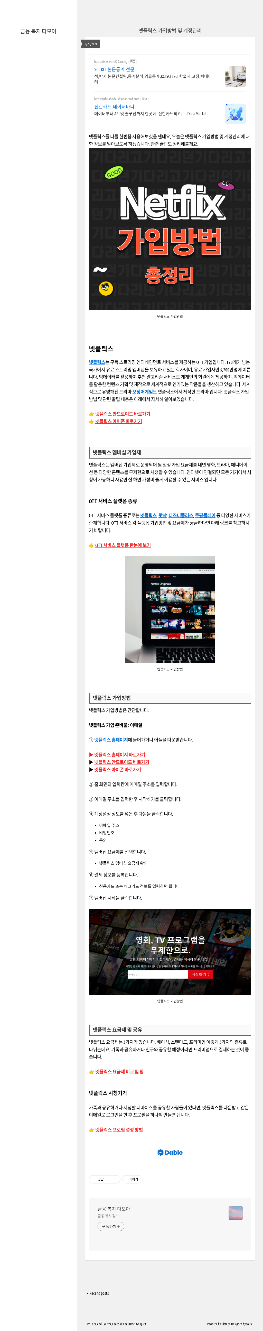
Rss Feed (92, 1324)
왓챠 (162, 515)
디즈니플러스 (180, 515)
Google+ (141, 1324)
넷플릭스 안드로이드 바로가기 (122, 413)
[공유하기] (108, 1179)
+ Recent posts (98, 1293)
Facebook (118, 1324)
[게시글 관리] (114, 1179)
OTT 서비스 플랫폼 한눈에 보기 (123, 545)
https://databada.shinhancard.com (116, 99)
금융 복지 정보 (108, 1216)
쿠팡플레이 (205, 515)
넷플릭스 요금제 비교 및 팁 (119, 1071)
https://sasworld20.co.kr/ (110, 62)
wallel (249, 1324)
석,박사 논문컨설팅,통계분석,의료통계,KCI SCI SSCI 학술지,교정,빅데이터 (153, 79)
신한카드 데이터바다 (114, 106)
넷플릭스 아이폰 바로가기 (118, 421)
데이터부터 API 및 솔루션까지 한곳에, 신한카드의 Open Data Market (150, 113)
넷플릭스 (97, 362)
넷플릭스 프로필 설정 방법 (119, 1129)
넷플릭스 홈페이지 (111, 739)
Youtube (130, 1324)
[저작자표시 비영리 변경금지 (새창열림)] (149, 1179)
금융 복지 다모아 (38, 31)
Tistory (225, 1324)
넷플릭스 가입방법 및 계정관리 (170, 31)
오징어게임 (142, 391)
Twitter (106, 1324)
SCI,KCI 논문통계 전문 (114, 69)
